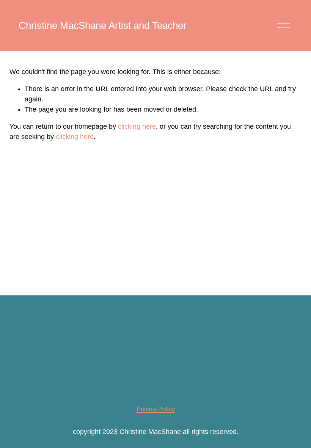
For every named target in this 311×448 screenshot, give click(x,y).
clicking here (137, 126)
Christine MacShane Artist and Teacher (103, 25)
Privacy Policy (156, 409)
